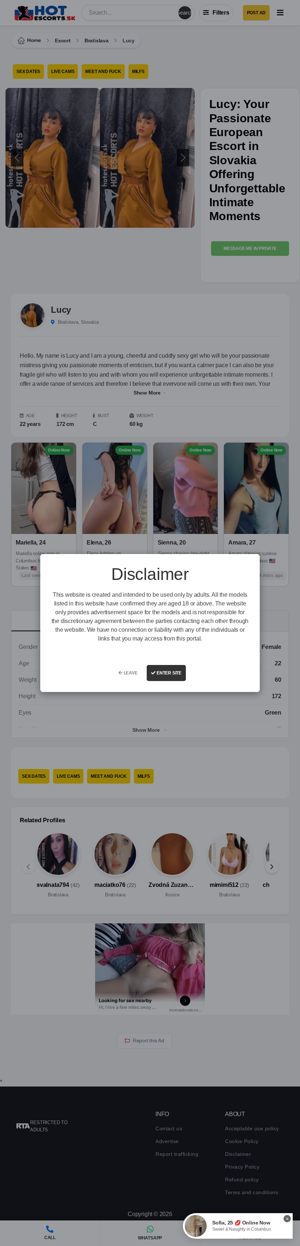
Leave (130, 673)
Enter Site (168, 673)
